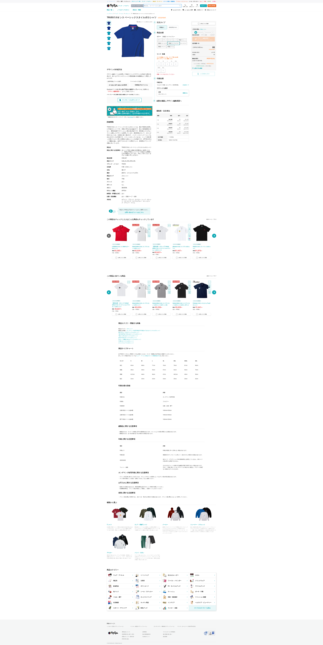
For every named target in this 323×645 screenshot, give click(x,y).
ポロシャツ (130, 328)
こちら (131, 117)
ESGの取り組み (125, 639)
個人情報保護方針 (146, 634)
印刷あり (161, 27)
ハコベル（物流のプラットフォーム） (138, 626)
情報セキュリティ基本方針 (128, 636)
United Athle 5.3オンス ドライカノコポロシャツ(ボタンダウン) (181, 304)
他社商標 (165, 636)
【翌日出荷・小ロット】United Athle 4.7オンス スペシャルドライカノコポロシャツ (121, 304)
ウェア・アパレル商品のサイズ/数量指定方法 (148, 355)
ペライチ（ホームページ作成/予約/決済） (186, 626)
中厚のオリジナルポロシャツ (126, 341)
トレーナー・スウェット (197, 524)
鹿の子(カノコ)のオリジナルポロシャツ (128, 332)
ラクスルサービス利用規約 (169, 631)
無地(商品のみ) (173, 27)
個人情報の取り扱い (167, 634)
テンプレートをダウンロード (131, 100)
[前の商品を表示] (109, 292)
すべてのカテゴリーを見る (202, 608)
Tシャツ (109, 524)
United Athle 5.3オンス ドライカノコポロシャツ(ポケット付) (160, 304)
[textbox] (162, 5)
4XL (163, 67)
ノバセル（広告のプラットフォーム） (115, 626)
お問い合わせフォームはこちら (134, 212)
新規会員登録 (211, 5)
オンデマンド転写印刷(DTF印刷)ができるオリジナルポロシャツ (143, 330)
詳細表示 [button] (185, 85)
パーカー (165, 524)
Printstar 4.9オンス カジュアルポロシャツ (201, 304)
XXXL (159, 67)
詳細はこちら (203, 29)
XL (171, 61)
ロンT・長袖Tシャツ (141, 524)
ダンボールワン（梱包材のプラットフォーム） (164, 626)
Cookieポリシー (146, 636)
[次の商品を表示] (214, 236)
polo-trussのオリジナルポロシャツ (127, 337)
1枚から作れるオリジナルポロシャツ (128, 336)
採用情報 (144, 631)
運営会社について (126, 631)
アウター (109, 552)
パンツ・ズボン (139, 552)
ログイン (203, 5)
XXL (176, 61)
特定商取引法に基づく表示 (128, 634)
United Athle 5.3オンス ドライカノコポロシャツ (140, 304)
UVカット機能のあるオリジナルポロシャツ (129, 339)
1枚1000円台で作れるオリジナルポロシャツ (130, 334)
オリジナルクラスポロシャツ (126, 343)
